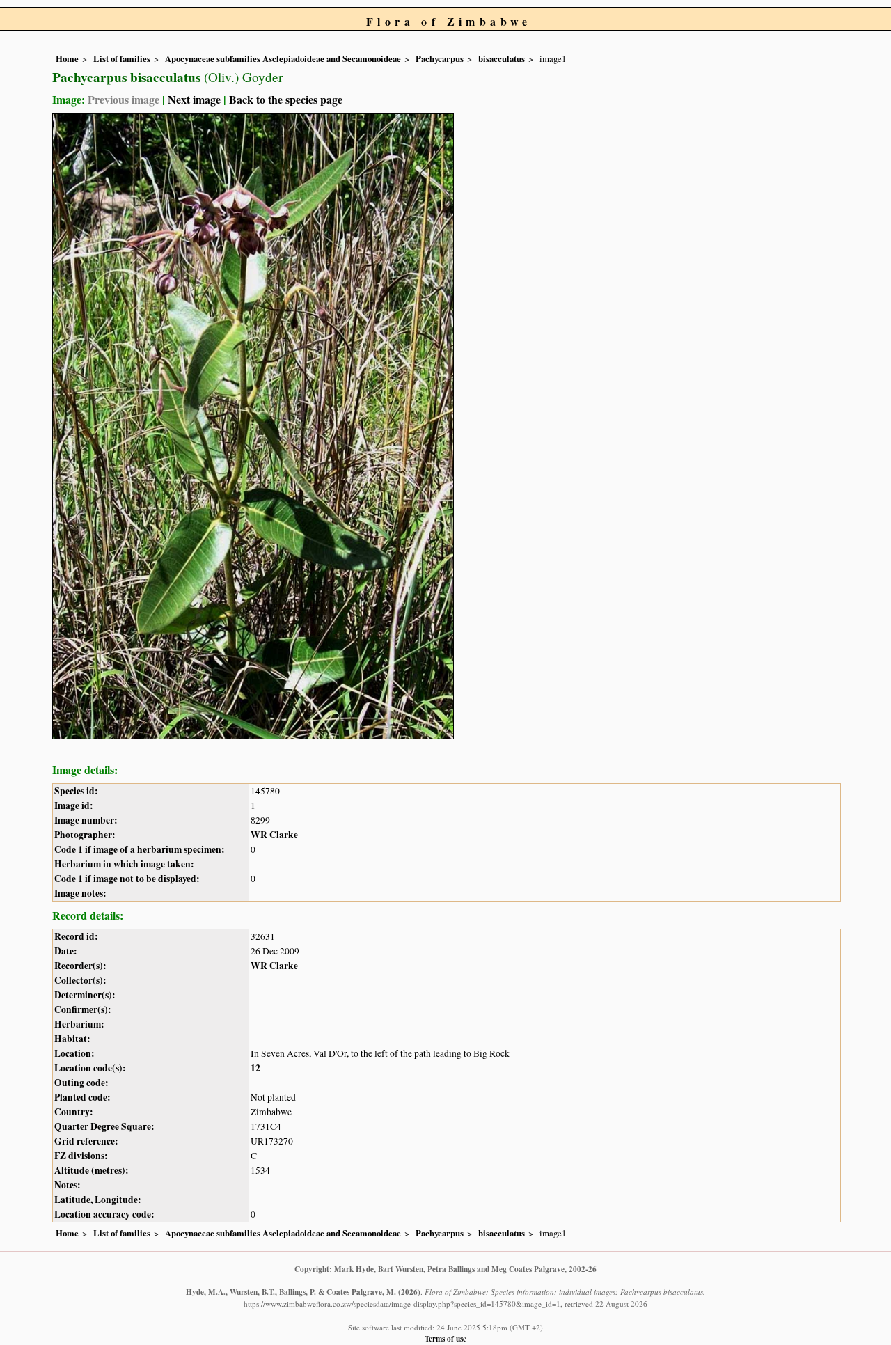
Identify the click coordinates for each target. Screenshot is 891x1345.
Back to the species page (285, 99)
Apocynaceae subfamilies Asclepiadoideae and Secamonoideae (283, 58)
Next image (194, 99)
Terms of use (445, 1338)
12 (255, 1068)
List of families (121, 58)
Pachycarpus (440, 58)
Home (67, 58)
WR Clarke (274, 835)
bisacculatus (501, 58)
